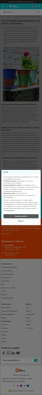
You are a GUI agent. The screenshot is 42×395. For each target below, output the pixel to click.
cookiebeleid (10, 210)
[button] (21, 216)
